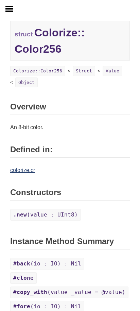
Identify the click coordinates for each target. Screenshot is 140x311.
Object (26, 82)
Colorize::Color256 (37, 70)
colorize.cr (22, 170)
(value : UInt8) (45, 214)
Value (112, 70)
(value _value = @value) (69, 292)
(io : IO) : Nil (47, 263)
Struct (84, 70)
